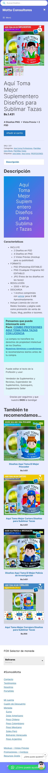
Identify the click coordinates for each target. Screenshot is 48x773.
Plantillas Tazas (20, 151)
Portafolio (9, 691)
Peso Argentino (14, 739)
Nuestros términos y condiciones (23, 348)
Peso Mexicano (14, 727)
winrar (21, 296)
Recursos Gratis (12, 756)
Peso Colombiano (15, 723)
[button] (39, 30)
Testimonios (10, 683)
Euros (9, 711)
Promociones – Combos (16, 752)
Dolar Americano (14, 715)
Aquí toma (26, 154)
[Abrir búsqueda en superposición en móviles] (24, 3)
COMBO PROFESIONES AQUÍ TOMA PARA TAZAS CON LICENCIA (24, 330)
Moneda (8, 708)
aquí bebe (17, 154)
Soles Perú (11, 731)
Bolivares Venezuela (16, 735)
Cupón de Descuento (14, 704)
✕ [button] (45, 755)
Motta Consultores (17, 10)
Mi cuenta (9, 700)
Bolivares (10, 659)
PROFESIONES (37, 154)
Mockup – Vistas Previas (16, 748)
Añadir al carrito (14, 133)
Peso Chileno (12, 719)
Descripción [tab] (12, 162)
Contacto (8, 679)
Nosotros (8, 687)
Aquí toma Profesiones (23, 148)
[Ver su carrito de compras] (44, 10)
